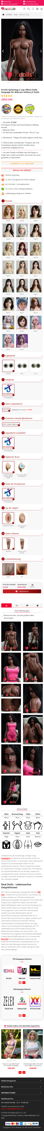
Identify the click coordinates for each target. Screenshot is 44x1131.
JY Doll (9, 14)
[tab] (6, 605)
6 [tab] (24, 83)
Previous (3, 51)
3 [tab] (14, 83)
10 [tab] (36, 83)
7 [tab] (27, 83)
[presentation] (20, 982)
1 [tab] (8, 83)
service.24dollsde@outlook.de (12, 1109)
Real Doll (4, 939)
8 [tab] (30, 83)
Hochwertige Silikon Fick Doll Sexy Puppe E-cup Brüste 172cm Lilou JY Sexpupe (11, 1065)
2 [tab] (11, 83)
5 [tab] (20, 83)
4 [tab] (17, 83)
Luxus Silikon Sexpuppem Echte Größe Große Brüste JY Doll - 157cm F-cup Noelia (33, 1065)
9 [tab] (33, 83)
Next (41, 51)
